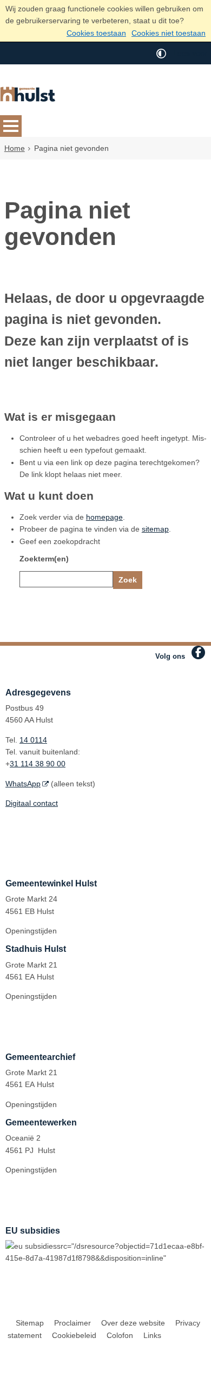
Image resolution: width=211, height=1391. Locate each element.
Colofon (120, 1335)
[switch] (161, 53)
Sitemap (30, 1323)
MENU (11, 126)
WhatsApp (23, 783)
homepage (104, 517)
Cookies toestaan (96, 33)
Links (152, 1335)
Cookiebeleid (74, 1335)
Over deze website (133, 1323)
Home (14, 148)
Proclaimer (72, 1323)
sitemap (155, 529)
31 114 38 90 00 (37, 763)
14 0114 (33, 740)
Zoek (127, 579)
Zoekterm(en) (44, 558)
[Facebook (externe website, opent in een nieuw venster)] (198, 652)
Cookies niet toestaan (168, 33)
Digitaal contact (31, 803)
